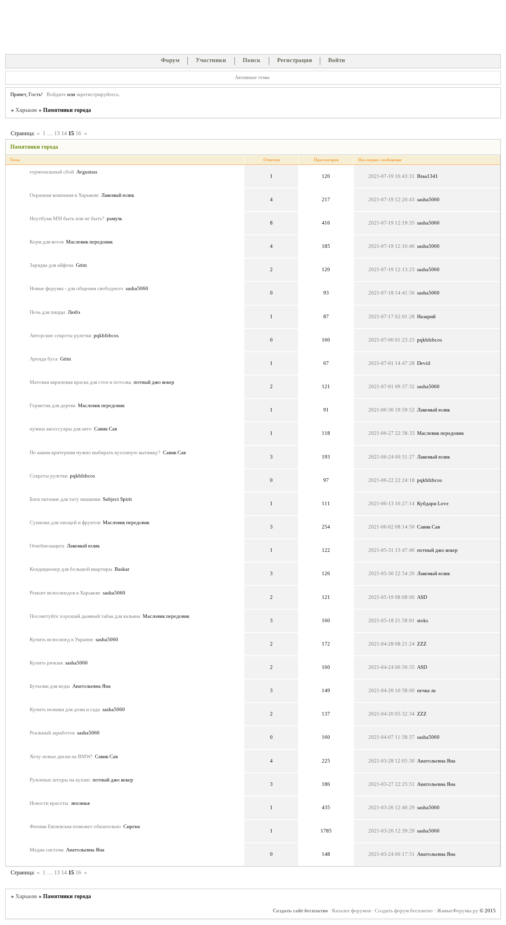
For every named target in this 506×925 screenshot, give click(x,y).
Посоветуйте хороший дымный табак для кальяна (85, 616)
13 (57, 133)
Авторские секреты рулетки (60, 335)
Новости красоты (49, 803)
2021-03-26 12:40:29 (391, 807)
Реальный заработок (52, 733)
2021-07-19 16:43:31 (391, 176)
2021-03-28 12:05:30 (391, 761)
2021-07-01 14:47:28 (391, 363)
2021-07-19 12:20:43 (391, 199)
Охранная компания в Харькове (64, 195)
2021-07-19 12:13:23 (391, 269)
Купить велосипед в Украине (61, 639)
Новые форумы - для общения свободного (76, 288)
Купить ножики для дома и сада (65, 709)
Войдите (56, 94)
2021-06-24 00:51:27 (391, 457)
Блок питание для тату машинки (65, 499)
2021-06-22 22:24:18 (391, 480)
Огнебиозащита (47, 546)
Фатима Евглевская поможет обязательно (75, 826)
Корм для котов (47, 242)
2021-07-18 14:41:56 (391, 293)
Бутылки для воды (50, 686)
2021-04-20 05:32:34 (391, 714)
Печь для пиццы (47, 312)
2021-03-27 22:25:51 (391, 784)
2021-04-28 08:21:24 (391, 644)
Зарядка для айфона (52, 265)
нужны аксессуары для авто (61, 429)
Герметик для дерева (53, 405)
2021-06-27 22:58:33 (391, 433)
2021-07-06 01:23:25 (391, 340)
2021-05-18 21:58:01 (391, 620)
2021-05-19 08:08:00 (391, 597)
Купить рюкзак (46, 663)
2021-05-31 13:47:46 (391, 550)
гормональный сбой (52, 172)
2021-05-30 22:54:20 (391, 573)
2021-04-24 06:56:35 (391, 667)
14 (64, 133)
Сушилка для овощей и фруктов (65, 522)
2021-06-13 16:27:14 (391, 503)
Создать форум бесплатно (404, 911)
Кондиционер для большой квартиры (71, 569)
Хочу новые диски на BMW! (61, 756)
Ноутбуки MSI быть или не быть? (67, 218)
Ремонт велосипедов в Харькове (65, 593)
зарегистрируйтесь (97, 94)
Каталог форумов (351, 911)
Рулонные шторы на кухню (60, 780)
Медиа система (47, 850)
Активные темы (252, 77)
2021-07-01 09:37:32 (391, 386)
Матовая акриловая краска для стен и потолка (80, 382)
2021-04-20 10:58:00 (391, 690)
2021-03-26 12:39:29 (391, 831)
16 (78, 133)
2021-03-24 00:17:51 (391, 854)
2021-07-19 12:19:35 (391, 223)
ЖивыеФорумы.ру (457, 911)
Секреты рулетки (49, 476)
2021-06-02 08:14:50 (391, 527)
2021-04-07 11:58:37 (391, 737)
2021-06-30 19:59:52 (391, 410)
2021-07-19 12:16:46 (391, 246)
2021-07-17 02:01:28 (391, 316)
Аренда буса (44, 359)
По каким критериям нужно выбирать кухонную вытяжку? (95, 452)
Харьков (26, 110)
